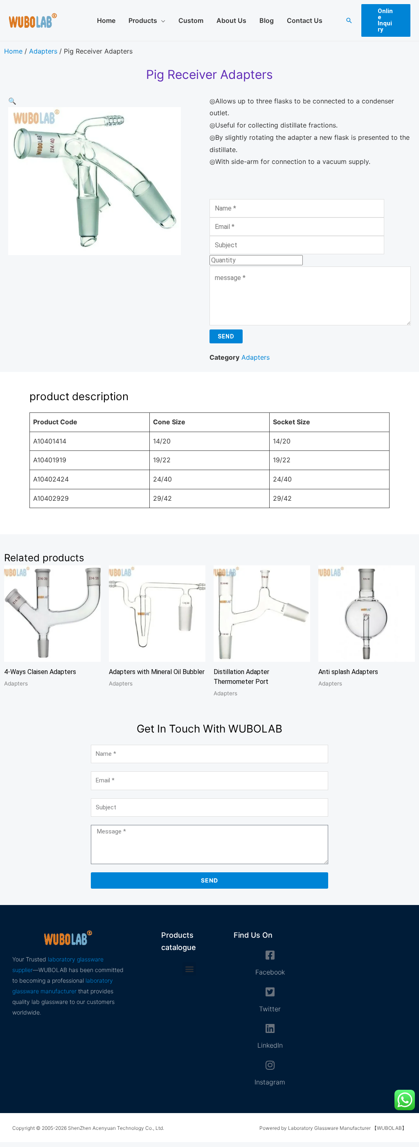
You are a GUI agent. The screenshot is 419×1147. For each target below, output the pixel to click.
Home (13, 51)
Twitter (270, 1009)
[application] (161, 20)
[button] (349, 20)
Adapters (43, 51)
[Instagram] (270, 1065)
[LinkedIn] (270, 1028)
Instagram (270, 1082)
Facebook (270, 972)
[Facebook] (270, 955)
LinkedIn (270, 1045)
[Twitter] (270, 992)
